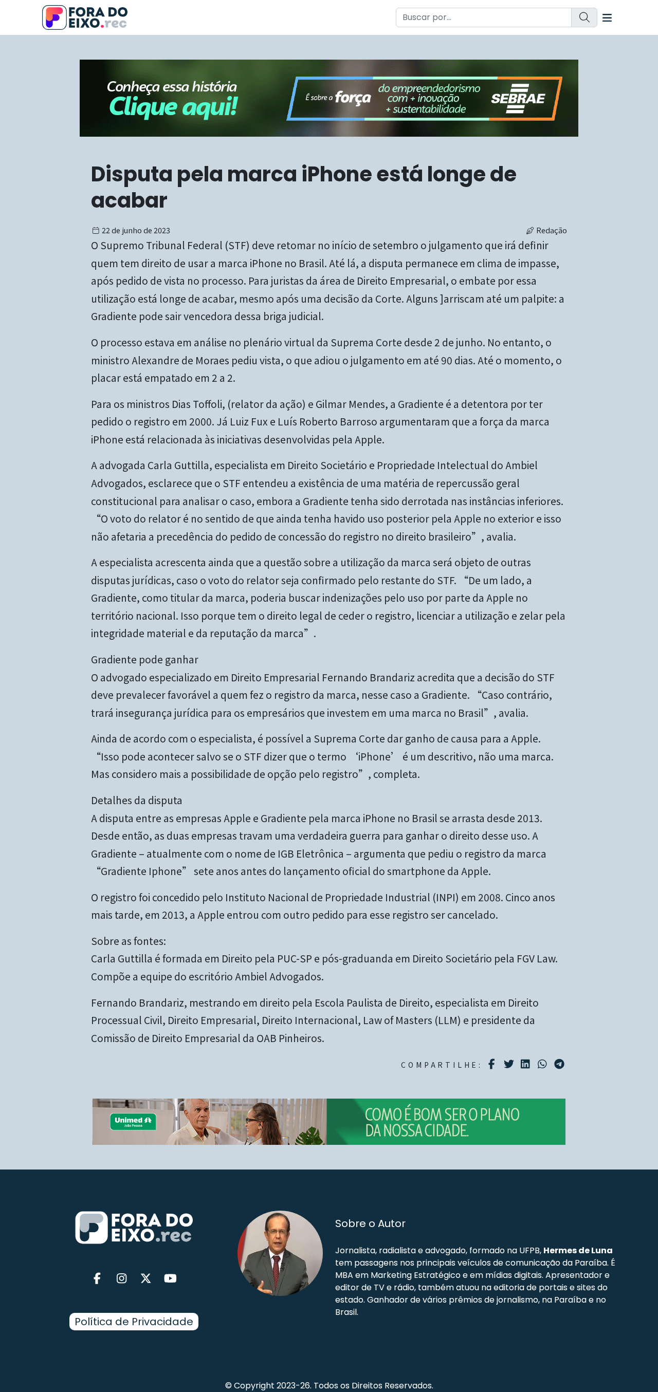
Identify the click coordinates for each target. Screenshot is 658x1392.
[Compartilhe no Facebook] (493, 1064)
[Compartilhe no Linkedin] (526, 1064)
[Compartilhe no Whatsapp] (543, 1063)
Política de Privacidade (134, 1321)
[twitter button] (146, 1279)
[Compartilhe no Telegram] (560, 1064)
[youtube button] (170, 1279)
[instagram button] (122, 1279)
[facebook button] (97, 1279)
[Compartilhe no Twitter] (510, 1064)
